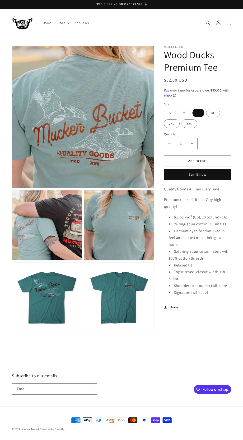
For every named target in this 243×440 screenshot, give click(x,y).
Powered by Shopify (52, 429)
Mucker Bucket (30, 429)
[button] (63, 23)
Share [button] (173, 307)
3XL (189, 123)
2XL (172, 123)
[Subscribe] (92, 389)
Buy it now (197, 174)
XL (213, 113)
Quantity (170, 134)
